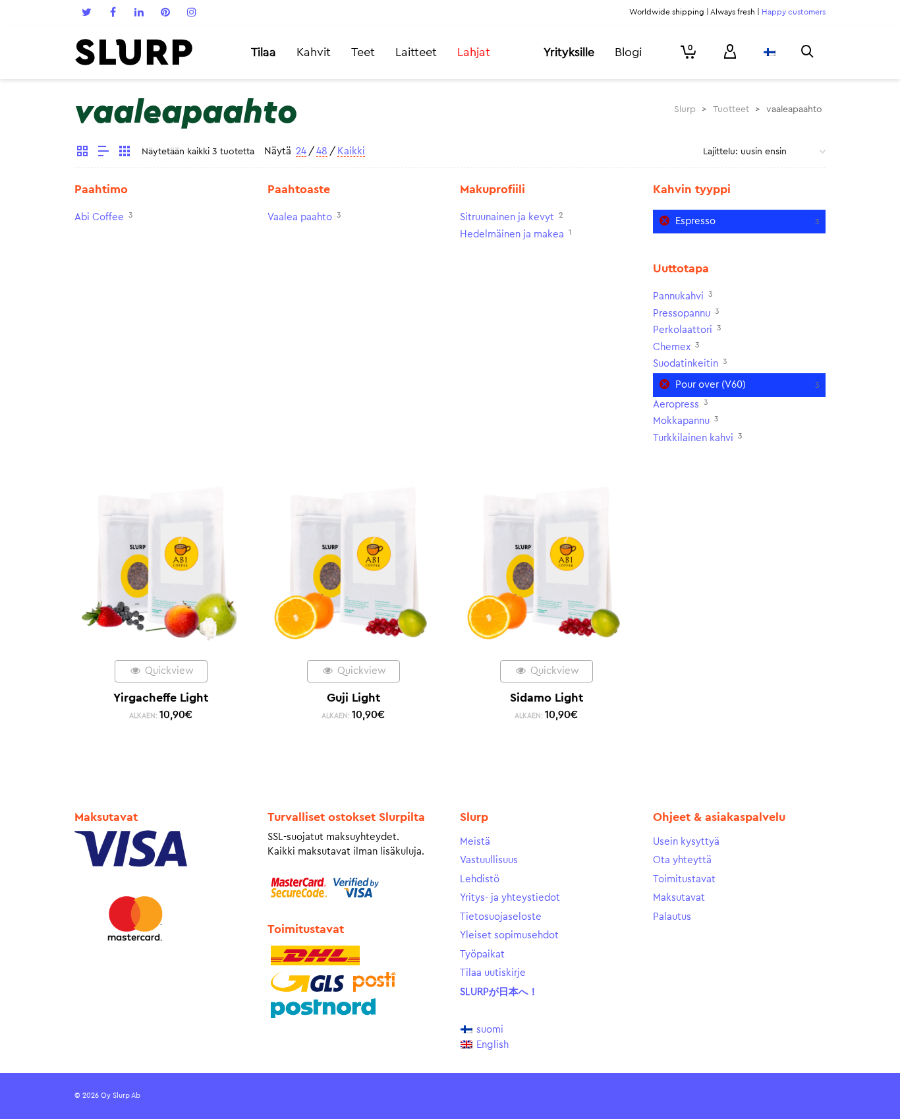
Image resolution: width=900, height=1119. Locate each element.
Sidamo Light (546, 698)
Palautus (672, 917)
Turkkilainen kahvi (693, 438)
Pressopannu (681, 313)
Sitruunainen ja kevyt (507, 217)
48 (321, 151)
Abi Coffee (99, 217)
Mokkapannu (681, 421)
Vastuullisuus (489, 860)
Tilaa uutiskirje (493, 973)
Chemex (671, 347)
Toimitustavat (684, 879)
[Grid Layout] (124, 153)
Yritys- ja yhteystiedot (510, 898)
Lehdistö (479, 879)
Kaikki (351, 151)
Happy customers (794, 12)
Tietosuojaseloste (501, 917)
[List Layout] (103, 153)
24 (301, 151)
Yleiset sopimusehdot (509, 935)
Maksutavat (679, 898)
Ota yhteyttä (682, 860)
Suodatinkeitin (685, 364)
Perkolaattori (682, 330)
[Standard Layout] (82, 153)
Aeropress (676, 404)
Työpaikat (482, 954)
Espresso (695, 221)
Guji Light (353, 698)
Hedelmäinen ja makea (512, 234)
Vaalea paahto (299, 217)
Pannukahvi (678, 296)
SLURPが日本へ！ (499, 992)
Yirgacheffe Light (160, 698)
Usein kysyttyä (686, 842)
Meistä (475, 842)
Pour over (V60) (710, 385)
